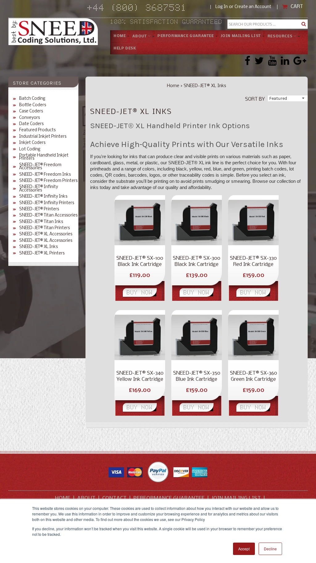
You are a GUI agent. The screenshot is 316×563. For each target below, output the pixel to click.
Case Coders (31, 111)
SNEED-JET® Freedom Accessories (40, 167)
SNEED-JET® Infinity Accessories (38, 189)
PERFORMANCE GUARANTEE (185, 36)
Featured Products (37, 130)
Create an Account (253, 7)
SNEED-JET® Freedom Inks (45, 174)
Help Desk (125, 48)
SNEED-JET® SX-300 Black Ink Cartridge (196, 261)
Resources (280, 36)
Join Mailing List (241, 36)
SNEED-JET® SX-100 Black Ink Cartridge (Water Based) (139, 261)
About (140, 36)
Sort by (255, 99)
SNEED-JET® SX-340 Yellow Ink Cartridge (140, 376)
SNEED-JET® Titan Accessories (48, 215)
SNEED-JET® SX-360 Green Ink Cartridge (253, 376)
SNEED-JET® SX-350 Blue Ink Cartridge (196, 376)
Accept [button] (244, 548)
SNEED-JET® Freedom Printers (48, 181)
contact (114, 499)
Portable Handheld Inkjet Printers (44, 157)
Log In (221, 7)
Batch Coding (32, 98)
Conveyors (29, 118)
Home (120, 36)
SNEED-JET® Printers (39, 209)
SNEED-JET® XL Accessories (45, 234)
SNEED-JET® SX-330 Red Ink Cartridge (253, 261)
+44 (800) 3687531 (148, 9)
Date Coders (31, 124)
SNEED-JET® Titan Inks (41, 222)
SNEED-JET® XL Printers (41, 253)
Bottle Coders (32, 105)
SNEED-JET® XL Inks (38, 247)
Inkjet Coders (32, 143)
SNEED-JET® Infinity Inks (43, 196)
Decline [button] (270, 548)
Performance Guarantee (169, 499)
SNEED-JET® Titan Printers (44, 228)
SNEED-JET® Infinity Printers (46, 203)
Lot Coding (29, 149)
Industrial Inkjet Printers (42, 136)
